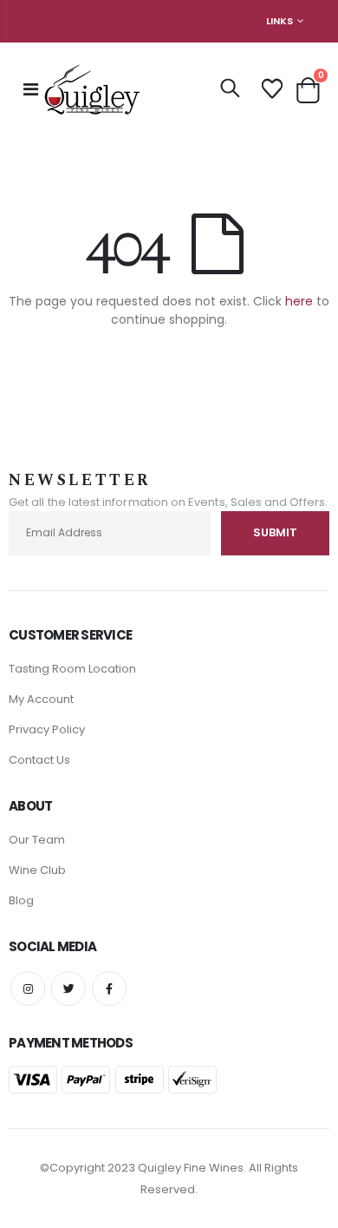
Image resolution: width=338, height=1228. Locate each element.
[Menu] (30, 89)
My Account (41, 699)
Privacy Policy (47, 729)
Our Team (37, 839)
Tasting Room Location (72, 668)
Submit (275, 532)
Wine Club (37, 870)
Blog (21, 900)
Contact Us (39, 760)
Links (279, 21)
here (299, 301)
